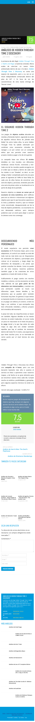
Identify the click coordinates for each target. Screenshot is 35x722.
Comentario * (6, 539)
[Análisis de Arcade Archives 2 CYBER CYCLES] (7, 636)
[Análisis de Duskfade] (4, 689)
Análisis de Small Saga (15, 627)
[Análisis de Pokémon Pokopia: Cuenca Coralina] (7, 698)
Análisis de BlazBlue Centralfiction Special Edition (24, 517)
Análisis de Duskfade (15, 688)
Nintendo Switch (18, 618)
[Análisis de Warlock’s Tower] (9, 509)
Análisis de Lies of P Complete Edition (19, 664)
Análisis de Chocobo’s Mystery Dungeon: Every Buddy (8, 478)
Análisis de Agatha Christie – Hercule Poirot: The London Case (25, 497)
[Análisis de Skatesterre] (4, 658)
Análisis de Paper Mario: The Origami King (25, 477)
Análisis (3, 42)
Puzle (21, 611)
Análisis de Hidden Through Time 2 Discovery (15, 597)
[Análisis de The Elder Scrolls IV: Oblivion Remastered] (4, 682)
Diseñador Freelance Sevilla (22, 714)
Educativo (16, 611)
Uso (26, 717)
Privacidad (10, 717)
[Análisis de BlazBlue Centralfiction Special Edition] (26, 509)
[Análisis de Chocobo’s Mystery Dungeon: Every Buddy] (9, 469)
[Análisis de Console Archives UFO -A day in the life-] (7, 673)
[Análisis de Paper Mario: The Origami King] (26, 469)
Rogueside (16, 614)
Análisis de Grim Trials (15, 644)
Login (28, 2)
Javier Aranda (6, 57)
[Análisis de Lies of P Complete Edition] (4, 665)
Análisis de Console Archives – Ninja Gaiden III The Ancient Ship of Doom (8, 497)
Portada (3, 47)
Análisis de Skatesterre (15, 657)
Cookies (15, 717)
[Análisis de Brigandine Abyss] (4, 652)
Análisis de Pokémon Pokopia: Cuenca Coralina (23, 695)
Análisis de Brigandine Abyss (17, 651)
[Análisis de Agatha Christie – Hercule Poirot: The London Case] (26, 489)
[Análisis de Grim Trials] (4, 645)
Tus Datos (21, 717)
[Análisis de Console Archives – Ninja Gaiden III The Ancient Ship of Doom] (9, 489)
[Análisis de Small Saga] (4, 628)
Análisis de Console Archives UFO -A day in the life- (23, 671)
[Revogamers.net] (8, 3)
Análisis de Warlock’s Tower (9, 516)
